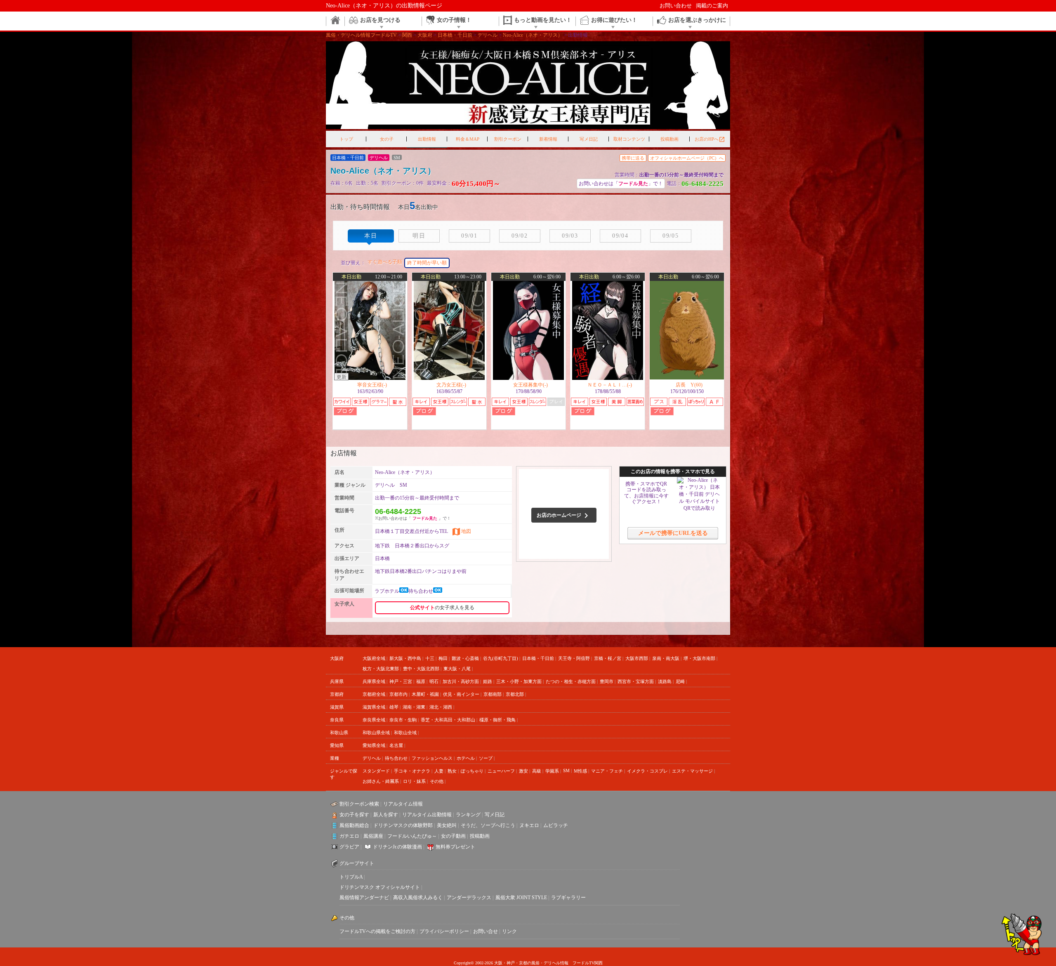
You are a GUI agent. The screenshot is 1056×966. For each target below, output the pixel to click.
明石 (433, 681)
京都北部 (515, 694)
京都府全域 (374, 694)
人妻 (438, 770)
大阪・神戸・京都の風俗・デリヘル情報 (531, 963)
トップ (346, 139)
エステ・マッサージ (692, 770)
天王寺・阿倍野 (574, 658)
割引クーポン (507, 139)
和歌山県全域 (376, 732)
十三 (429, 658)
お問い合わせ (676, 5)
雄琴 (393, 706)
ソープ (486, 758)
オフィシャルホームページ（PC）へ (687, 158)
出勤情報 (427, 139)
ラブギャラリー (568, 897)
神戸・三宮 (400, 681)
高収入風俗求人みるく (418, 897)
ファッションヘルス (432, 758)
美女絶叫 (447, 825)
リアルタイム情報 (403, 804)
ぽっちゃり (472, 770)
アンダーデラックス (469, 897)
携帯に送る (633, 158)
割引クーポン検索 (359, 804)
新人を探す (385, 815)
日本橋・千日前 (538, 658)
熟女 (452, 770)
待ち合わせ (396, 758)
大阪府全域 (374, 658)
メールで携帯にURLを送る (673, 533)
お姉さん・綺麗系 (381, 781)
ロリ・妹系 (414, 781)
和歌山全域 (405, 732)
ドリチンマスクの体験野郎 (403, 825)
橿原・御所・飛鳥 (497, 719)
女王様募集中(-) (530, 385)
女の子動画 (453, 836)
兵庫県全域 (374, 681)
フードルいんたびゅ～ (412, 836)
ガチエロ (349, 836)
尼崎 (680, 681)
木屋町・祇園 (425, 694)
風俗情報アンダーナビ (364, 897)
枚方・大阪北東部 (381, 668)
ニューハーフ (501, 770)
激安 (523, 770)
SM (566, 770)
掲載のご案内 (712, 5)
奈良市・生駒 (403, 719)
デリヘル (372, 758)
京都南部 (492, 694)
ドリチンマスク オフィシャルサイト (379, 887)
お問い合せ (485, 931)
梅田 (443, 658)
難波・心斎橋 (465, 658)
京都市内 (398, 694)
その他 (436, 781)
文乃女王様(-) (451, 385)
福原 (420, 681)
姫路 (487, 681)
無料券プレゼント (455, 847)
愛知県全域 (374, 745)
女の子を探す (354, 815)
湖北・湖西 (440, 706)
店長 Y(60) (689, 385)
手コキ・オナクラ (412, 770)
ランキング (468, 815)
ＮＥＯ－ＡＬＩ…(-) (609, 385)
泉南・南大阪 (665, 658)
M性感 (580, 770)
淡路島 (665, 681)
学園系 (552, 770)
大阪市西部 (636, 658)
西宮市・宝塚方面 (636, 681)
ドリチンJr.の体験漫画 (397, 847)
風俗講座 (373, 836)
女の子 (387, 139)
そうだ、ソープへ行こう (488, 825)
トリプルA (351, 877)
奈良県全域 (374, 719)
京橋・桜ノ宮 (607, 658)
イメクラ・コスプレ (647, 770)
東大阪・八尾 (457, 668)
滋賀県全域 (374, 706)
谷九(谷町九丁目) (500, 658)
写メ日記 (589, 139)
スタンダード (376, 770)
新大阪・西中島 (405, 658)
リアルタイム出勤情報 (427, 815)
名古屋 (396, 745)
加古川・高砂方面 (461, 681)
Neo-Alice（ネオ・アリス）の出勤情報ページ (384, 5)
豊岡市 (606, 681)
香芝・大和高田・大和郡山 (448, 719)
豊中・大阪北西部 (421, 668)
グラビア (349, 847)
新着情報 (548, 139)
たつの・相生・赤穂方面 (571, 681)
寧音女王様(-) (372, 385)
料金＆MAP (467, 139)
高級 (536, 770)
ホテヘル (466, 758)
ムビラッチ (555, 825)
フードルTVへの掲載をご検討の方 (377, 931)
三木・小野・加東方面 (519, 681)
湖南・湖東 (414, 706)
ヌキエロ (529, 825)
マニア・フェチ (607, 770)
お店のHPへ (710, 139)
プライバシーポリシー (444, 931)
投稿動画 (669, 139)
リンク (509, 931)
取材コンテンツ (629, 139)
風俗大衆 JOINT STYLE (521, 897)
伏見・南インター (461, 694)
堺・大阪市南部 (699, 658)
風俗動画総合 (354, 825)
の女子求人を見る (442, 607)
